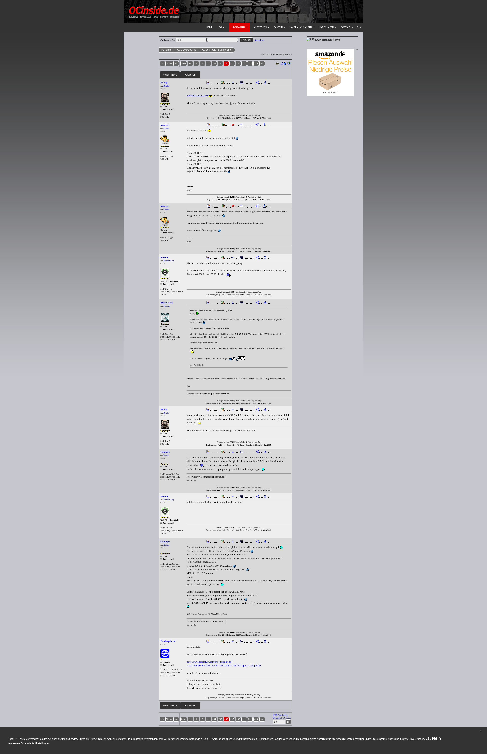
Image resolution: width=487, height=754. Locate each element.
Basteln (278, 27)
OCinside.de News (327, 40)
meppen (166, 128)
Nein (436, 738)
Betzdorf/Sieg (168, 261)
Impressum (14, 743)
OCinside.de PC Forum (282, 718)
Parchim (166, 306)
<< (190, 63)
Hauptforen (260, 27)
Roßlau (166, 455)
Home (209, 27)
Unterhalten (326, 27)
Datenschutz (27, 743)
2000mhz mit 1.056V (197, 95)
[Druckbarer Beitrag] (277, 63)
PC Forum (166, 50)
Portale (345, 27)
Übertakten (238, 27)
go (288, 722)
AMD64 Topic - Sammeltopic (216, 50)
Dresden (166, 86)
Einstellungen (42, 743)
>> (262, 63)
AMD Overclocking (186, 50)
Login (220, 27)
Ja (428, 738)
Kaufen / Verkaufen (301, 27)
